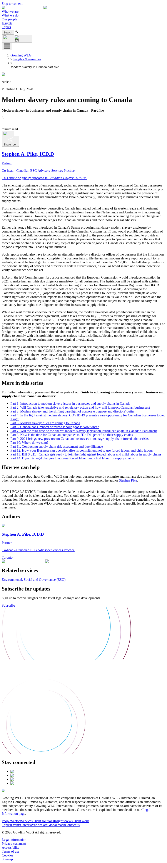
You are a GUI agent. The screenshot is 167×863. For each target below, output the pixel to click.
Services (27, 821)
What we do (10, 15)
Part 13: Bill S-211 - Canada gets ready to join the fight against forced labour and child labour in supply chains (85, 454)
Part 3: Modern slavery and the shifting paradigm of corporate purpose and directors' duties (72, 411)
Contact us (72, 825)
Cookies (7, 855)
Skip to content (12, 3)
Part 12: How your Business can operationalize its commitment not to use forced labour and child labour (81, 450)
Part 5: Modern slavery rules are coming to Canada (45, 423)
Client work (81, 821)
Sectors (16, 821)
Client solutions (43, 821)
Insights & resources (27, 59)
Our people (9, 19)
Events (15, 825)
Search (7, 32)
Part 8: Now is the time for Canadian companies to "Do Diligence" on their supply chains (71, 435)
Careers (25, 825)
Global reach (56, 825)
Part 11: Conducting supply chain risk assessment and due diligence (56, 446)
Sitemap (7, 859)
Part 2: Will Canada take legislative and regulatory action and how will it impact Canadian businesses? (80, 407)
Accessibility (10, 847)
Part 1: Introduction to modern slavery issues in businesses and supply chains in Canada (70, 403)
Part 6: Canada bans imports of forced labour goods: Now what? (54, 427)
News (69, 821)
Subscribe (8, 605)
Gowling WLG (21, 55)
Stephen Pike (128, 480)
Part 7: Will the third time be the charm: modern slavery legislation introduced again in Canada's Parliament (83, 431)
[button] (43, 7)
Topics (6, 27)
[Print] (8, 133)
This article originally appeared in (44, 178)
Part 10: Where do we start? (29, 442)
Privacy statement (14, 843)
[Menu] (7, 46)
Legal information (14, 840)
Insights (7, 23)
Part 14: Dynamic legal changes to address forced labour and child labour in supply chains (72, 458)
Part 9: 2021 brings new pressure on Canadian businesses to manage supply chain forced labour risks (79, 439)
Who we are (10, 11)
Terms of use (10, 851)
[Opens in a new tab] (25, 771)
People (6, 821)
